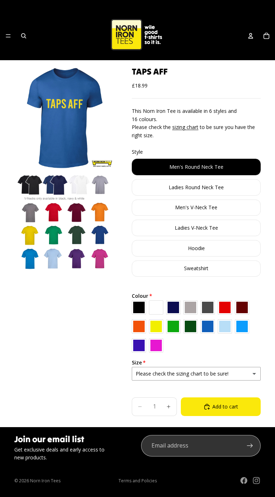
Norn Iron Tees (45, 481)
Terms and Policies (138, 481)
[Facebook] (244, 480)
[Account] (251, 36)
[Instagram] (256, 480)
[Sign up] (249, 445)
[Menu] (8, 36)
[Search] (24, 36)
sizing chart (185, 127)
